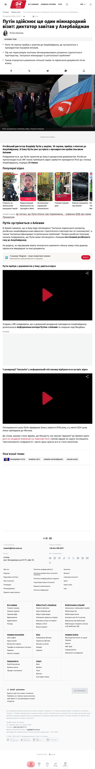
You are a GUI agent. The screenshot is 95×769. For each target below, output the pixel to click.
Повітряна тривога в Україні (47, 617)
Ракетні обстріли (42, 608)
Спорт (38, 661)
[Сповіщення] (90, 4)
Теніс (38, 671)
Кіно (38, 635)
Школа (67, 643)
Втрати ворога (41, 627)
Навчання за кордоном (74, 653)
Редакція (6, 573)
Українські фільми (43, 641)
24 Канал (6, 12)
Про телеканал (8, 581)
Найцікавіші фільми (43, 638)
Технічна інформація (41, 590)
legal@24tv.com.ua (33, 729)
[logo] (18, 4)
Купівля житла (12, 667)
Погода (10, 624)
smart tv (38, 740)
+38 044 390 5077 (56, 548)
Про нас (6, 569)
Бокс (38, 664)
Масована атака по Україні (46, 621)
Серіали (39, 650)
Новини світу (16, 12)
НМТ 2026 (68, 647)
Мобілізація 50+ (71, 611)
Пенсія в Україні (13, 653)
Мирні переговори (43, 614)
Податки (10, 650)
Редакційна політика (10, 577)
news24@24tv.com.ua (12, 548)
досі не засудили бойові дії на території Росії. (27, 439)
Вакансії (67, 573)
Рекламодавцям (9, 588)
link (50, 558)
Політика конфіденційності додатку (46, 578)
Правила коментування (42, 586)
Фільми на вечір (42, 644)
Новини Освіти (71, 635)
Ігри (60, 4)
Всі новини (33, 4)
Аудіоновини (12, 621)
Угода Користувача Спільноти (44, 582)
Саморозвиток (70, 650)
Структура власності (71, 577)
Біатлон (39, 674)
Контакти (67, 569)
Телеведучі (7, 585)
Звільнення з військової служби (77, 608)
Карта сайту (68, 585)
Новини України (48, 4)
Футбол (39, 667)
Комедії (39, 647)
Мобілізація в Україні (75, 605)
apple (25, 740)
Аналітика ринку (13, 664)
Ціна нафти (11, 638)
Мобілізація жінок (72, 614)
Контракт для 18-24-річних (75, 617)
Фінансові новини (14, 644)
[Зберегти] (83, 71)
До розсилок (79, 691)
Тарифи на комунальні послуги (19, 647)
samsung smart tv (52, 740)
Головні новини (13, 608)
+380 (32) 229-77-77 (20, 727)
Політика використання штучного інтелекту (46, 574)
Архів (65, 581)
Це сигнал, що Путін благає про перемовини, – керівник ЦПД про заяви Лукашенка (47, 215)
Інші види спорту (42, 677)
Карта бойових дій (43, 611)
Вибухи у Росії (41, 624)
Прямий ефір (12, 614)
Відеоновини (12, 617)
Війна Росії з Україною (46, 605)
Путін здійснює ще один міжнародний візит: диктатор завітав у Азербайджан (50, 12)
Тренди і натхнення (14, 671)
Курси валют (12, 641)
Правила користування (11, 592)
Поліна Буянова (16, 33)
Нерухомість (13, 661)
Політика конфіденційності (43, 569)
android (12, 740)
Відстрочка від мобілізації (75, 621)
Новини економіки (15, 635)
